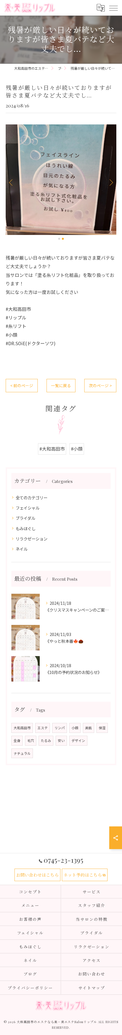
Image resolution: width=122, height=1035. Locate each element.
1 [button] (59, 239)
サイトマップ (91, 987)
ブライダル (25, 518)
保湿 (102, 727)
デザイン (78, 740)
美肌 (88, 727)
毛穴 (30, 740)
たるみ (46, 740)
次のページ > (100, 385)
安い (61, 740)
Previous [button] (11, 182)
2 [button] (63, 239)
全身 (17, 740)
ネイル (22, 549)
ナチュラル (22, 753)
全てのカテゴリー (31, 497)
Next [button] (110, 182)
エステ (42, 727)
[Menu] (113, 7)
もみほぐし (25, 528)
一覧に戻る (61, 385)
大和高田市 (22, 727)
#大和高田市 (52, 449)
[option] (61, 179)
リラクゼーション (31, 539)
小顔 (74, 727)
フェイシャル (27, 508)
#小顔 (77, 449)
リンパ (59, 727)
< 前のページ (21, 385)
